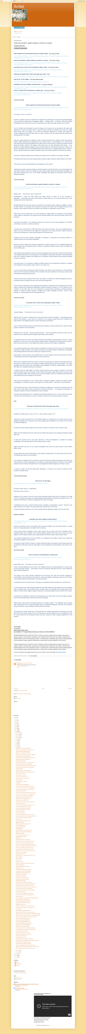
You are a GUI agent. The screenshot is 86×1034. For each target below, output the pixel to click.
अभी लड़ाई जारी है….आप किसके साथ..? (22, 874)
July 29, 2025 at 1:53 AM (27, 663)
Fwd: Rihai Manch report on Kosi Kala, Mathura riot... (25, 762)
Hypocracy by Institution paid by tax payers (23, 934)
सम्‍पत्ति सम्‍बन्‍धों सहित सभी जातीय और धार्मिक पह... (23, 899)
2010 (16, 957)
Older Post (70, 688)
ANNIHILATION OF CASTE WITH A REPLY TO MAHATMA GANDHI (28, 913)
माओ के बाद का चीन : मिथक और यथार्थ (21, 935)
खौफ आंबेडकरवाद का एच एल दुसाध (21, 875)
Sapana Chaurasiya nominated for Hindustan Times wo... (26, 916)
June (17, 742)
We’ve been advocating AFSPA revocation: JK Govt (25, 814)
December (18, 732)
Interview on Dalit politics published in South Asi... (25, 847)
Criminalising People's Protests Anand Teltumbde (25, 767)
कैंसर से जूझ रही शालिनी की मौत (20, 827)
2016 (16, 726)
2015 (16, 728)
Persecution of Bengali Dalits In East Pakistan (24, 888)
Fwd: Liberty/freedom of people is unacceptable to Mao (26, 929)
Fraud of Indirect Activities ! (20, 891)
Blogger (47, 1025)
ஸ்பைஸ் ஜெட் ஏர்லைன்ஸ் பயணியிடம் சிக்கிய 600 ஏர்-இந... (25, 787)
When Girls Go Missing (20, 811)
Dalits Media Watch (60, 652)
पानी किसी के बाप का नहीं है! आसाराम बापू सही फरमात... (24, 869)
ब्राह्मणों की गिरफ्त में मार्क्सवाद (20, 833)
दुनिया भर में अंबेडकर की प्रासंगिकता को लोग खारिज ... (24, 942)
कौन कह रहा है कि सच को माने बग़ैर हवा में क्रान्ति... (23, 902)
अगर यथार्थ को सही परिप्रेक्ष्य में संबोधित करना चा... (23, 921)
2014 (16, 729)
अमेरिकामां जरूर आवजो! (19, 868)
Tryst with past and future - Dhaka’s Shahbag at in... (25, 905)
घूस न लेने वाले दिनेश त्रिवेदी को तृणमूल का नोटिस (21, 985)
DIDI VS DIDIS (18, 819)
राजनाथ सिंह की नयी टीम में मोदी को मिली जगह (22, 784)
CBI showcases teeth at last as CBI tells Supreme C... (25, 801)
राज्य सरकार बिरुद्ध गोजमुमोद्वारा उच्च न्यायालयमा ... (23, 809)
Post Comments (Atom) (23, 690)
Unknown (18, 965)
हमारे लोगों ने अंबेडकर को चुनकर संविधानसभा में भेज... (23, 872)
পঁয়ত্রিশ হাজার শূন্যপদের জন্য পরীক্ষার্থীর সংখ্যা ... (22, 800)
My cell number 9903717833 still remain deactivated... (25, 927)
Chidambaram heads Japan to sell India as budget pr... (26, 754)
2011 (16, 955)
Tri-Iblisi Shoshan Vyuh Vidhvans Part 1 (21, 989)
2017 (16, 725)
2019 (16, 721)
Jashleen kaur (19, 663)
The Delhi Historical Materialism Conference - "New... (25, 805)
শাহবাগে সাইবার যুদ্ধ (18, 860)
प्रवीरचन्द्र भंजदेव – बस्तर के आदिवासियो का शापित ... (24, 748)
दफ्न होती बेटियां (18, 783)
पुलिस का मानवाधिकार (19, 857)
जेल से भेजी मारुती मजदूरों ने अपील (21, 825)
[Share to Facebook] (34, 656)
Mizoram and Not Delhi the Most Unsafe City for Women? (26, 816)
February (17, 950)
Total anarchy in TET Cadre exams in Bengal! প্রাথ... (25, 795)
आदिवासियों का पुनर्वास (19, 828)
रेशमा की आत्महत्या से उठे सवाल (20, 803)
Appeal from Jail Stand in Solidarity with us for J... (25, 842)
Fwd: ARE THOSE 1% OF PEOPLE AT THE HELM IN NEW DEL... (27, 940)
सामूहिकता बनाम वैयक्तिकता (20, 822)
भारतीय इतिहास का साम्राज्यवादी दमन (21, 781)
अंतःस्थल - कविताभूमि (16, 37)
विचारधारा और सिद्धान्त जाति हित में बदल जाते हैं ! (23, 918)
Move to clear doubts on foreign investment (23, 817)
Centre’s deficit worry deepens (21, 852)
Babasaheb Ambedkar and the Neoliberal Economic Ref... (26, 765)
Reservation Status (19, 896)
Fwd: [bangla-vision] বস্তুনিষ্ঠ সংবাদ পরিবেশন (22, 932)
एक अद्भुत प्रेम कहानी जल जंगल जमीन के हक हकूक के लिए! (24, 938)
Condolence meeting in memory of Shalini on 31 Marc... (26, 792)
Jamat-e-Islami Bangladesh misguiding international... (25, 945)
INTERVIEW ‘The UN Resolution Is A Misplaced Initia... (26, 850)
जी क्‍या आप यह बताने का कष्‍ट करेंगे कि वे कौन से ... (23, 920)
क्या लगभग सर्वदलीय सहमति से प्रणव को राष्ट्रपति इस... (24, 923)
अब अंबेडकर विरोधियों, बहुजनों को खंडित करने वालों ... (23, 901)
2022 (16, 718)
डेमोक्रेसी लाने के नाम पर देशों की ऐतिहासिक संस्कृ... (23, 924)
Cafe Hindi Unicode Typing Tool (20, 972)
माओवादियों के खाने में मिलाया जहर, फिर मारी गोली (23, 839)
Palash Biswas (19, 963)
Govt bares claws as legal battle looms (23, 778)
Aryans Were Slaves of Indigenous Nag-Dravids (24, 893)
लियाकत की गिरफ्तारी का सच (20, 864)
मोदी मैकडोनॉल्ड (18, 838)
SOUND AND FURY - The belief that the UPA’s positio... (26, 855)
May (17, 743)
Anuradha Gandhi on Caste (21, 937)
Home (43, 688)
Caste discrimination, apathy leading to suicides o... (25, 849)
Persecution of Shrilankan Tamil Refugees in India (25, 863)
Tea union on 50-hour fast (20, 773)
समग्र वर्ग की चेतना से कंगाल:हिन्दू (20, 760)
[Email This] (31, 656)
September (18, 737)
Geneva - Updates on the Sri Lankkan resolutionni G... (25, 948)
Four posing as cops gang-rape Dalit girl (23, 808)
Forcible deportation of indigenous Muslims (24, 882)
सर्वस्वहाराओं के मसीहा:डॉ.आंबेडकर (21, 880)
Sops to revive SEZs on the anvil (22, 776)
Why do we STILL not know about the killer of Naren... (25, 844)
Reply (18, 667)
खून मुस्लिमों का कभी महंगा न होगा (20, 904)
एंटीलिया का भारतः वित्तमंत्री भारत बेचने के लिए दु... (23, 753)
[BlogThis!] (32, 656)
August (17, 739)
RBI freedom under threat (20, 853)
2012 (16, 953)
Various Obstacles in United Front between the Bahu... (25, 890)
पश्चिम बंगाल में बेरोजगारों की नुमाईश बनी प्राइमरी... (23, 751)
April (17, 745)
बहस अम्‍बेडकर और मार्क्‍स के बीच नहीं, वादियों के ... (23, 926)
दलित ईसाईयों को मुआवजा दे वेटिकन (21, 836)
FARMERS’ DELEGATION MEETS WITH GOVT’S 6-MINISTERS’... (28, 946)
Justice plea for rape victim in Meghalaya (23, 770)
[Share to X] (33, 656)
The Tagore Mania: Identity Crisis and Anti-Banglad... (25, 789)
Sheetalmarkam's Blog (19, 988)
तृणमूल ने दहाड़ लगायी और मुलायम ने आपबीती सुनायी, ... (24, 831)
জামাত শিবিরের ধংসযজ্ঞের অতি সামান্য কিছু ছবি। (22, 877)
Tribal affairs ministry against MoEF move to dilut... (25, 786)
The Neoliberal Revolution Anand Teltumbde (24, 764)
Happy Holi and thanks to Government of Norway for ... (26, 912)
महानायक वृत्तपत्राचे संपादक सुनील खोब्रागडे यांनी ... (23, 910)
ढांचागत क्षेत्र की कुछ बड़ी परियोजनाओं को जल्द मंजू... (23, 820)
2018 (16, 723)
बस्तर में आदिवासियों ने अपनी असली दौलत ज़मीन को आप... (24, 830)
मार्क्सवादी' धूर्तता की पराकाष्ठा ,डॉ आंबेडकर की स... (23, 759)
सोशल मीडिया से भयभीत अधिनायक (21, 790)
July (17, 740)
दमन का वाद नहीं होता (19, 779)
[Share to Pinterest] (36, 656)
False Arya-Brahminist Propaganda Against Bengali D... (26, 883)
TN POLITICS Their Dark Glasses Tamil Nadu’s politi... (25, 907)
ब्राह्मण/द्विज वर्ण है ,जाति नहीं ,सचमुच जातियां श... (23, 879)
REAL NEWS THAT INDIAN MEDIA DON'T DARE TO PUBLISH (26, 984)
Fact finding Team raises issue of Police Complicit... (25, 841)
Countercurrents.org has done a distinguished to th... (25, 894)
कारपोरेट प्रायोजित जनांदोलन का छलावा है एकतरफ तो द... (24, 797)
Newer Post (16, 688)
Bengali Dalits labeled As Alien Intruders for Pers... (25, 885)
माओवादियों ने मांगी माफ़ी (19, 768)
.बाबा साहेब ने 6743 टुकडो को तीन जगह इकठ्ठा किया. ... (24, 871)
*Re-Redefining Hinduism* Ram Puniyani (23, 806)
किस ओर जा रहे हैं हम (19, 858)
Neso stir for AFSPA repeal (20, 812)
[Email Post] (29, 655)
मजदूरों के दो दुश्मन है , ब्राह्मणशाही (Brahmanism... (23, 756)
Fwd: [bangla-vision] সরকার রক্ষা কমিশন (22, 931)
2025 (16, 717)
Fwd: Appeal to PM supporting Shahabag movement (25, 757)
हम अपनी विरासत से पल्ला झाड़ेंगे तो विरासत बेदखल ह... (24, 943)
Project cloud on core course (21, 775)
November (18, 734)
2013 (16, 731)
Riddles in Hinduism (19, 861)
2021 (16, 720)
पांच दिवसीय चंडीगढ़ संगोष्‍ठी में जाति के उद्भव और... (23, 866)
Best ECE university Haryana (22, 665)
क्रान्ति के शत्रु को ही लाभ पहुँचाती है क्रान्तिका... (23, 798)
